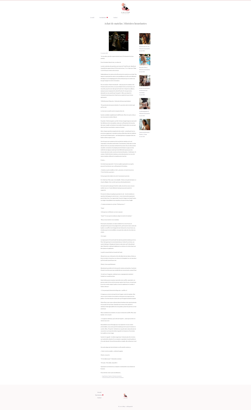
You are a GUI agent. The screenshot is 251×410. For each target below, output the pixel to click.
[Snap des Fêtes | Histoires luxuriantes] (144, 64)
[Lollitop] (125, 8)
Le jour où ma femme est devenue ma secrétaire (144, 90)
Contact (115, 17)
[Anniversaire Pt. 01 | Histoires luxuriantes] (144, 43)
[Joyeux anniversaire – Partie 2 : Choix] (144, 129)
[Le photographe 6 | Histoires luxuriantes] (144, 108)
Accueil (92, 17)
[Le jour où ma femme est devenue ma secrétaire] (144, 85)
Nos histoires (103, 17)
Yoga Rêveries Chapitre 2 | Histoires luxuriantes (112, 376)
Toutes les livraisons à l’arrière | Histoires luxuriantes (113, 377)
